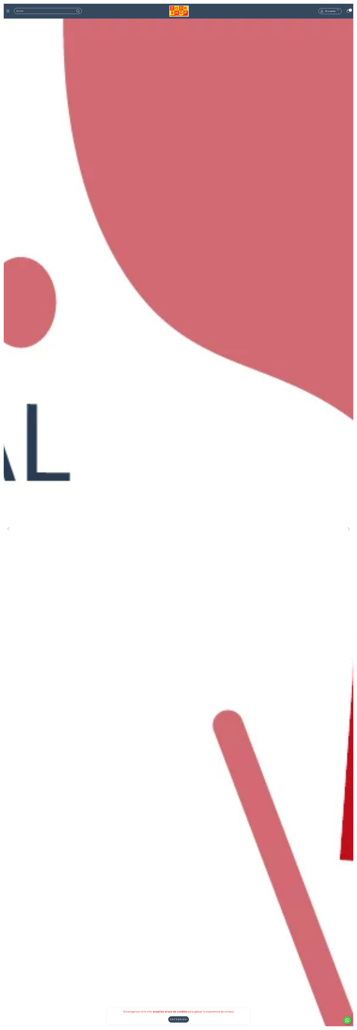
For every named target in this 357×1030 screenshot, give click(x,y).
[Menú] (9, 11)
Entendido (178, 1019)
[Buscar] (78, 11)
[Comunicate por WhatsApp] (347, 1020)
